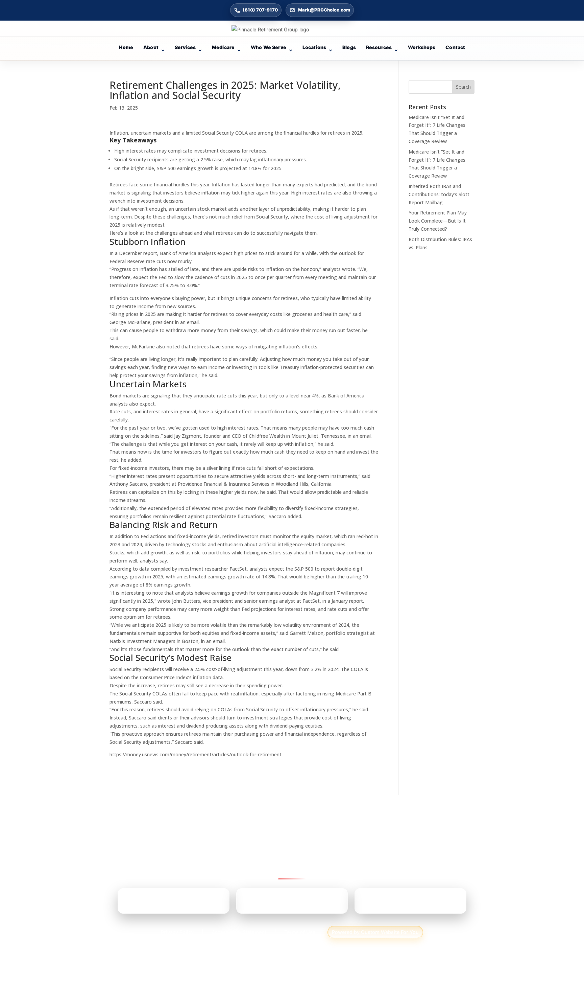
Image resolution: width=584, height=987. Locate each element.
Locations (314, 47)
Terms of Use (299, 932)
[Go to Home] (292, 29)
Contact (455, 47)
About (151, 47)
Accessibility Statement (239, 932)
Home (126, 47)
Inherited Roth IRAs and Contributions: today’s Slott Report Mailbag (439, 194)
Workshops (421, 47)
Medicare (223, 47)
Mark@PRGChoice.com (324, 10)
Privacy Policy (177, 932)
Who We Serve (268, 47)
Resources (379, 47)
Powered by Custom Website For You (375, 932)
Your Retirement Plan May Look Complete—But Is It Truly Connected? (438, 220)
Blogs (349, 47)
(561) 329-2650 (399, 903)
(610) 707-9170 (260, 10)
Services (185, 47)
